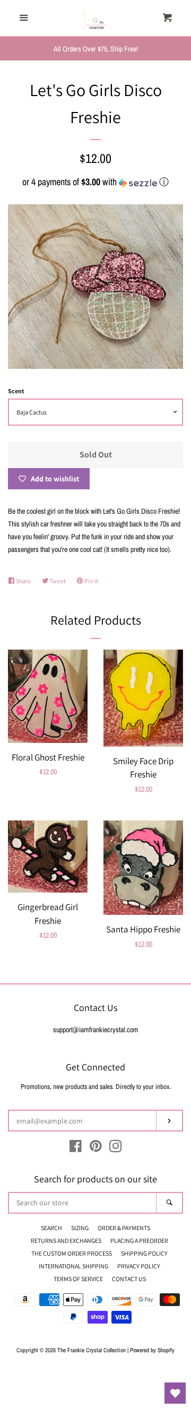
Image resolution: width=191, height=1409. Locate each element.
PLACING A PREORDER (139, 1240)
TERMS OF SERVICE (78, 1279)
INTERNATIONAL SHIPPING (73, 1266)
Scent (16, 391)
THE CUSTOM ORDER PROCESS (71, 1253)
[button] (95, 181)
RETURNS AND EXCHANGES (66, 1240)
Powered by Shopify (152, 1350)
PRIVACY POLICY (138, 1266)
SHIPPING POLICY (144, 1253)
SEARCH (51, 1228)
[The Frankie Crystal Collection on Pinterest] (95, 1148)
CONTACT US (129, 1279)
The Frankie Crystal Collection (91, 1350)
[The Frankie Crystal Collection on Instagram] (115, 1148)
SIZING (80, 1228)
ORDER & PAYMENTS (124, 1228)
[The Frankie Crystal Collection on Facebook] (75, 1148)
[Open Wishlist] (175, 1393)
